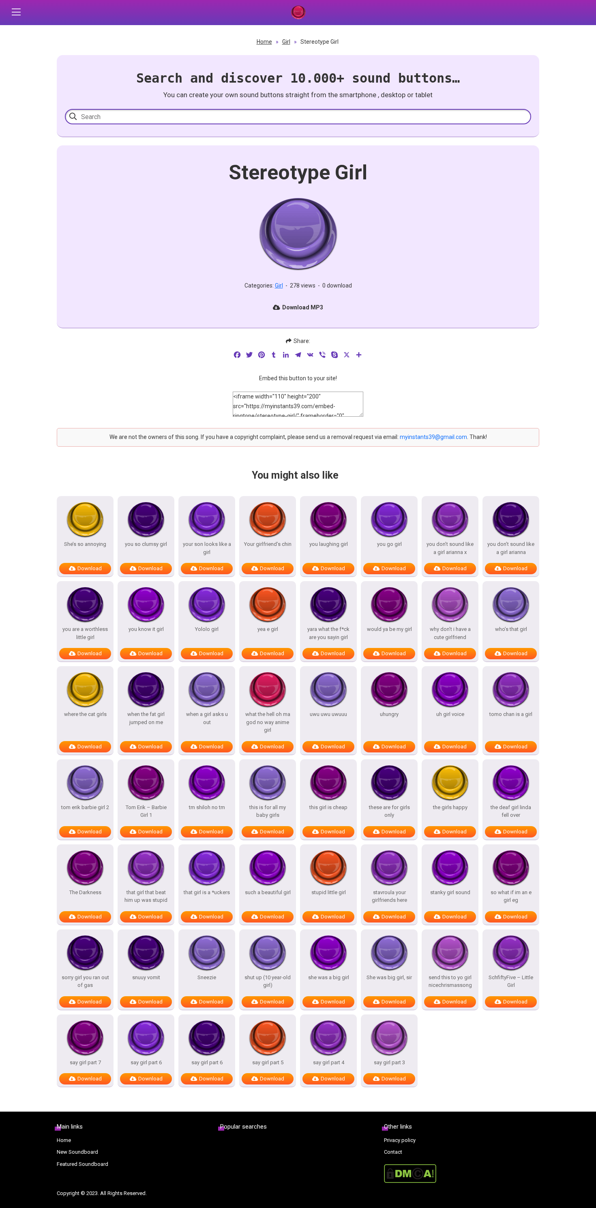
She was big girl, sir (389, 977)
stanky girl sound (450, 892)
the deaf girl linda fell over (511, 811)
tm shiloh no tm (207, 807)
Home (264, 41)
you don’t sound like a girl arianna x (450, 548)
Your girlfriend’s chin (268, 544)
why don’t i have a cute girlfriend (450, 633)
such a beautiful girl (268, 892)
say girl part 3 (389, 1062)
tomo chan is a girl (510, 714)
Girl (286, 41)
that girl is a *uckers (207, 892)
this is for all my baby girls (267, 811)
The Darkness (85, 892)
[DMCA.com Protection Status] (461, 1173)
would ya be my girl (389, 629)
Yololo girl (207, 629)
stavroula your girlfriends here (389, 896)
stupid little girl (328, 892)
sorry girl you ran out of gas (85, 981)
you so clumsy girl (146, 544)
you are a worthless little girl (85, 633)
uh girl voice (450, 714)
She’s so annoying (85, 544)
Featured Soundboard (82, 1164)
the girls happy (450, 807)
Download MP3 (302, 307)
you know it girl (146, 629)
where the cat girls (85, 714)
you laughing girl (328, 544)
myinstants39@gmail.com (433, 437)
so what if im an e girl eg (511, 896)
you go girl (389, 544)
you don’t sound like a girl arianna (510, 548)
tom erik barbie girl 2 (85, 807)
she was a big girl (328, 977)
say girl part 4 (328, 1062)
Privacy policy (400, 1140)
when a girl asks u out (207, 718)
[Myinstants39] (298, 12)
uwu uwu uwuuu (328, 714)
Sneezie (206, 977)
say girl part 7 (85, 1062)
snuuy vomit (146, 977)
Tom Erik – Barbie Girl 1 (146, 811)
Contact (393, 1152)
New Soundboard (77, 1152)
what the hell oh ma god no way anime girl (267, 722)
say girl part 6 (146, 1062)
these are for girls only (389, 811)
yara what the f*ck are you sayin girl (328, 633)
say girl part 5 (267, 1062)
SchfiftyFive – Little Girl (511, 981)
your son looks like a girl (207, 548)
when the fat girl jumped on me (146, 718)
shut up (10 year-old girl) (267, 981)
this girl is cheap (328, 807)
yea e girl (267, 629)
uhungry (389, 714)
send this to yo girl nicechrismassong (450, 981)
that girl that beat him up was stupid (145, 896)
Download (89, 568)
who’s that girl (511, 629)
